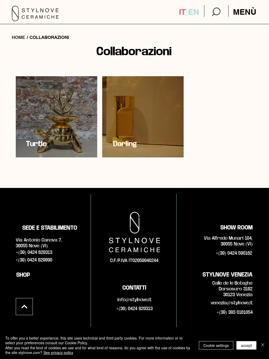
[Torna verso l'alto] (24, 306)
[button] (244, 12)
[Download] (216, 12)
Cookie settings (216, 345)
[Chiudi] (263, 345)
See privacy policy (58, 352)
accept (246, 345)
